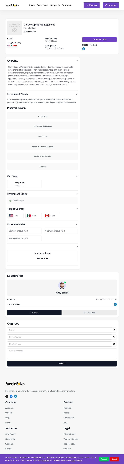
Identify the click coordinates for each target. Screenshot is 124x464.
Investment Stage (17, 194)
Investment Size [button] (16, 224)
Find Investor (42, 5)
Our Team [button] (12, 176)
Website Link (31, 32)
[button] (42, 247)
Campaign (55, 5)
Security (67, 449)
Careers (8, 413)
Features (67, 408)
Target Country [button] (15, 209)
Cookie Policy (69, 444)
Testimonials (68, 418)
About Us (9, 408)
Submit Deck (101, 39)
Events (8, 449)
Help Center (10, 434)
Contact (35, 312)
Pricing (66, 413)
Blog (7, 418)
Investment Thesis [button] (17, 94)
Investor (112, 5)
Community (10, 439)
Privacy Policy (76, 460)
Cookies (45, 460)
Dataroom (66, 5)
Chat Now (91, 312)
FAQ (65, 422)
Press (7, 422)
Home (32, 5)
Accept (104, 459)
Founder (93, 5)
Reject (114, 459)
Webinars (9, 444)
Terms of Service (70, 439)
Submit (62, 364)
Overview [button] (12, 61)
